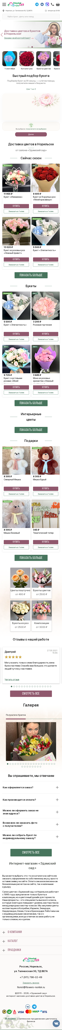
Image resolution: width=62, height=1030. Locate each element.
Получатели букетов (16, 715)
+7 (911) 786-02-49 (31, 977)
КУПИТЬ (16, 206)
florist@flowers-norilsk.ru (31, 987)
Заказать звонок (31, 983)
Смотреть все (31, 693)
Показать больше (31, 275)
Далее (31, 134)
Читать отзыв (12, 679)
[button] (28, 47)
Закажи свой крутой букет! (17, 38)
